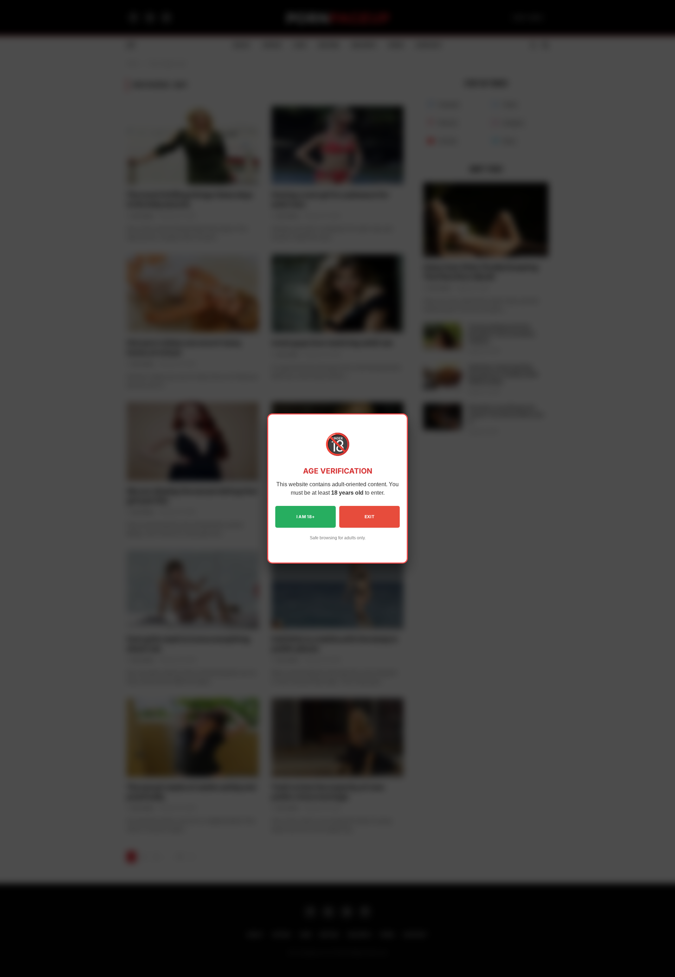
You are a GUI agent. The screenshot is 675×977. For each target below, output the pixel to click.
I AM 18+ (305, 516)
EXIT (369, 516)
